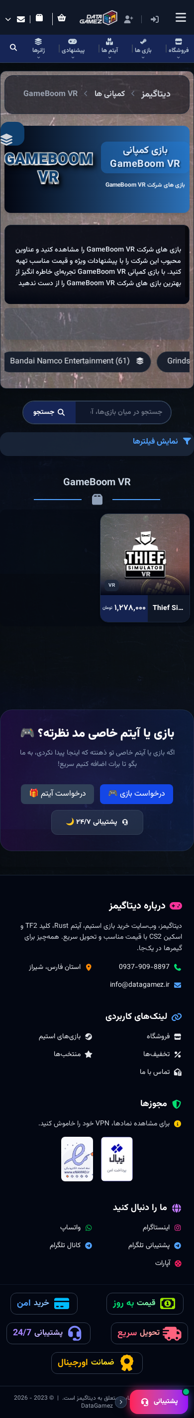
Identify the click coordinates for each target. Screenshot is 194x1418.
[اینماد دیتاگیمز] (77, 1159)
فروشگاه (158, 1037)
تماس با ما (155, 1072)
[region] (97, 264)
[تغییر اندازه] (121, 1402)
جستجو (44, 412)
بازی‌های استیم (60, 1037)
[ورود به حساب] (169, 19)
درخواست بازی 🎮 (136, 794)
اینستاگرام (156, 1228)
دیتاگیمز (156, 94)
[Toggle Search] (13, 48)
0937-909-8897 (144, 967)
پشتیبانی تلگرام (149, 1246)
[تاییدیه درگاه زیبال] (117, 1159)
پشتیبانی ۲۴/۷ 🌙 (91, 822)
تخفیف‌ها (156, 1055)
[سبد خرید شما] (64, 19)
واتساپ (70, 1228)
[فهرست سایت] (180, 17)
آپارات (162, 1263)
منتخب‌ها (67, 1055)
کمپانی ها (110, 94)
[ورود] (155, 19)
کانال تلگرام (65, 1246)
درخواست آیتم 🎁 (57, 794)
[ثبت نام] (128, 19)
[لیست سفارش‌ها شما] (41, 19)
